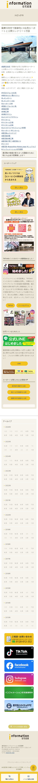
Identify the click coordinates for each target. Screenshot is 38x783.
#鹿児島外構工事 (7, 138)
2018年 (8, 544)
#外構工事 (5, 112)
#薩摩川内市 (5, 67)
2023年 (8, 471)
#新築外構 (5, 109)
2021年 (8, 500)
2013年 (8, 617)
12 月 (5, 446)
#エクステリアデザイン (9, 117)
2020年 (8, 515)
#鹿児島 (4, 147)
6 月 (5, 435)
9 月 (21, 446)
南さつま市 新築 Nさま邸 (18, 392)
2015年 (8, 588)
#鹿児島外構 (5, 136)
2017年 (7, 559)
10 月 (16, 460)
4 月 (16, 435)
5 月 (11, 435)
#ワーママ (5, 144)
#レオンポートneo (8, 101)
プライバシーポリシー (14, 762)
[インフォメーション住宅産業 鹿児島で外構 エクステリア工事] (19, 4)
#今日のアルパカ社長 (8, 93)
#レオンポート (6, 98)
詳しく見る (19, 188)
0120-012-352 (10, 753)
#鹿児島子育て (6, 141)
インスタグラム (23, 305)
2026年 (8, 427)
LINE (19, 364)
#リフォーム (16, 128)
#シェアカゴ (31, 147)
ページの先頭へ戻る (20, 727)
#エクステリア (6, 128)
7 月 (32, 431)
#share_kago (21, 147)
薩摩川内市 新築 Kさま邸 (18, 398)
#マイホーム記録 (7, 125)
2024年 (8, 456)
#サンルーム (15, 130)
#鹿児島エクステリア (8, 133)
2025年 (8, 442)
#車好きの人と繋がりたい (10, 95)
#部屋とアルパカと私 (8, 106)
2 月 (27, 435)
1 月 (32, 435)
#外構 (24, 128)
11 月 (10, 475)
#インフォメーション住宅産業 (12, 149)
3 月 (21, 435)
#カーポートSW (7, 104)
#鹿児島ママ (16, 141)
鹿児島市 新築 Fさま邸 (19, 386)
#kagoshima (12, 147)
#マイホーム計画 (7, 122)
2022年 (8, 485)
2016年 (8, 574)
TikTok (10, 305)
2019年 (8, 530)
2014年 (8, 603)
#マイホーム (5, 120)
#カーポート (5, 130)
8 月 (27, 431)
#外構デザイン (6, 114)
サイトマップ (27, 762)
